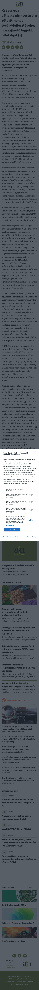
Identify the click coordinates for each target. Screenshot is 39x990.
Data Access (19, 537)
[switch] (31, 495)
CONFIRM (12, 529)
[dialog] (19, 495)
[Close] (35, 453)
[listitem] (19, 489)
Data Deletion (7, 537)
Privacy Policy (31, 537)
